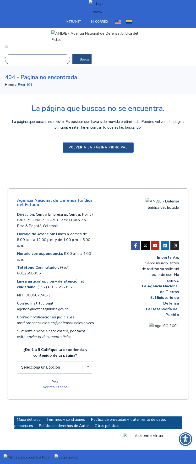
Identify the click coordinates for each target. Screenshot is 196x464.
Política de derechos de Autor (64, 425)
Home (9, 84)
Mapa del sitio (29, 419)
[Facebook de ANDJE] (135, 245)
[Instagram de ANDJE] (174, 245)
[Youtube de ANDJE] (155, 245)
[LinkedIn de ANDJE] (165, 245)
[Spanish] (129, 22)
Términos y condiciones (66, 419)
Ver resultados (55, 387)
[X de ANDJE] (145, 245)
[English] (118, 22)
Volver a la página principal (98, 147)
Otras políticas (107, 425)
